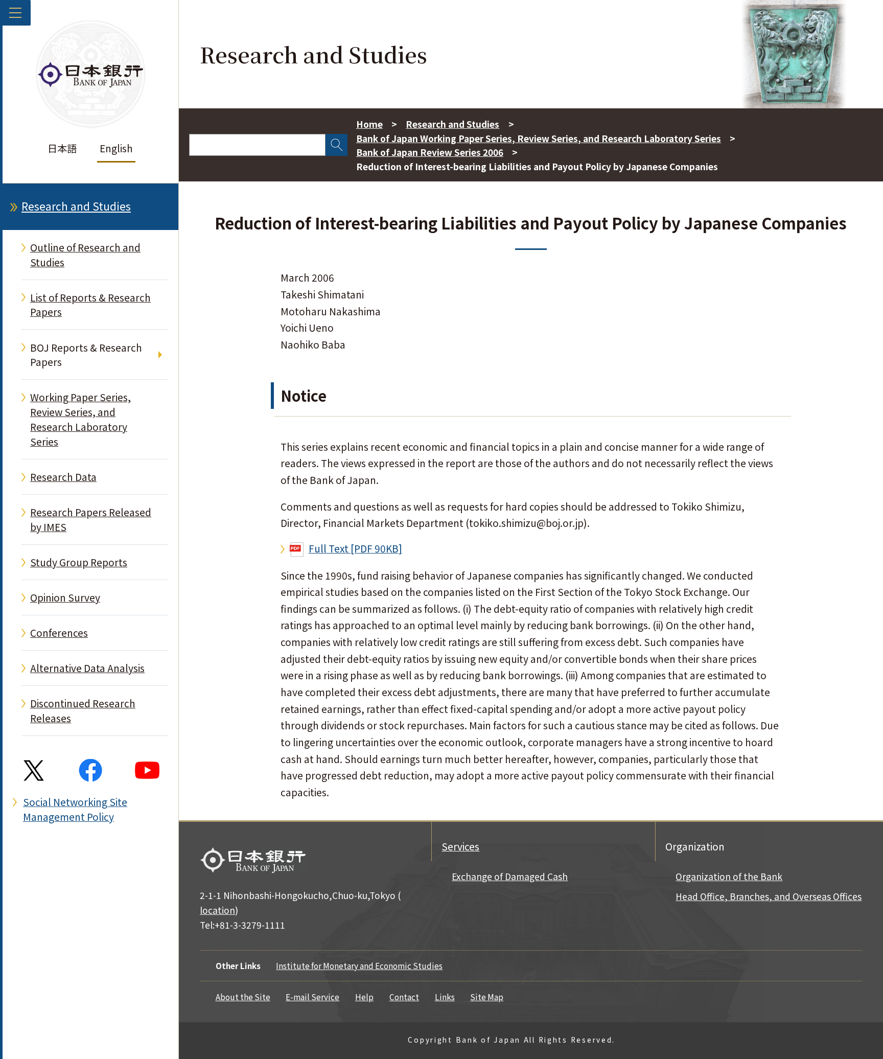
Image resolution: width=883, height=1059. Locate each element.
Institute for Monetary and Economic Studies (359, 965)
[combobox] (257, 145)
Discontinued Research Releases (82, 710)
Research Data (63, 477)
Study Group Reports (78, 562)
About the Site (243, 996)
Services (460, 846)
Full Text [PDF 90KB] (355, 548)
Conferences (59, 633)
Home (369, 124)
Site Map (486, 996)
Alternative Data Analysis (87, 668)
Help (364, 996)
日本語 (62, 148)
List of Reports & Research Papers (90, 304)
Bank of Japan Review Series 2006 (429, 152)
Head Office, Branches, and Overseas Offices (769, 896)
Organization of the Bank (729, 876)
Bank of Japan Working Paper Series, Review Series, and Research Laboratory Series (538, 138)
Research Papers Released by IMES (90, 519)
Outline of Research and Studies (85, 254)
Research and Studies (76, 206)
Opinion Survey (65, 597)
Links (445, 996)
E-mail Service (312, 996)
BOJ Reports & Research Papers (86, 355)
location (217, 910)
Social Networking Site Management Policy (75, 809)
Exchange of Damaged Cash (510, 876)
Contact (404, 996)
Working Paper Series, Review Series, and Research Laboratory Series (80, 419)
